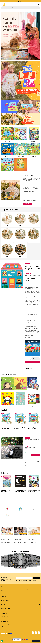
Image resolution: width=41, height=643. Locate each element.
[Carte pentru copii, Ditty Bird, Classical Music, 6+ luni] (7, 418)
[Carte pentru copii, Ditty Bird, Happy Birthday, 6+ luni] (34, 418)
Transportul (30, 275)
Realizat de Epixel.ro (24, 635)
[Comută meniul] (1, 4)
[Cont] (36, 4)
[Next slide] (39, 433)
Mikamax (28, 443)
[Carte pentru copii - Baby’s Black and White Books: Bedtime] (20, 481)
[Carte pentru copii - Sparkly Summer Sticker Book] (7, 481)
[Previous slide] (36, 433)
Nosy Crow (29, 271)
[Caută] (38, 7)
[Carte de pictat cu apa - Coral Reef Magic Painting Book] (34, 481)
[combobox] (20, 7)
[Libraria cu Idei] (20, 36)
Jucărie (34, 443)
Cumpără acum (32, 361)
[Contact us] (2, 641)
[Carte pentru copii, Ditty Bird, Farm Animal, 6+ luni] (20, 418)
